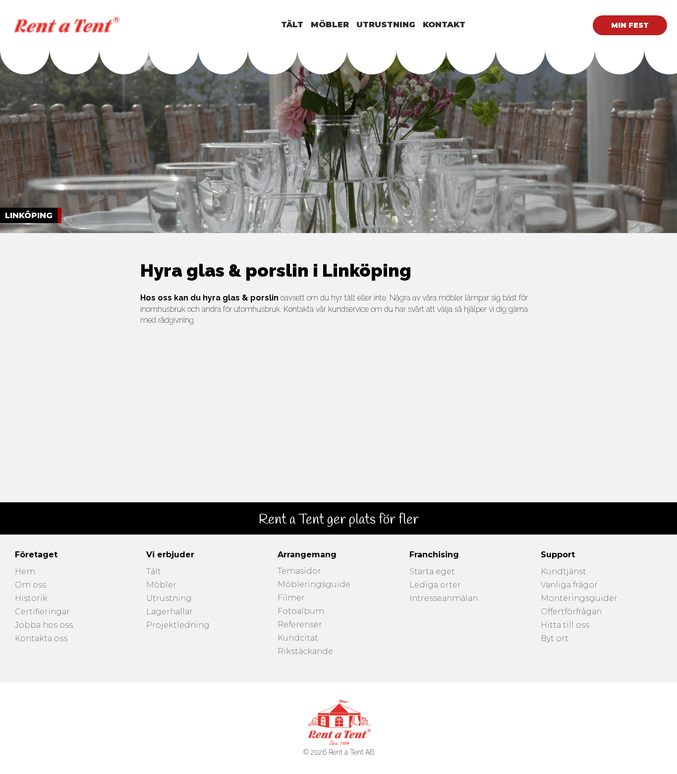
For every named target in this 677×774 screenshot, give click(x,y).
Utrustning (169, 599)
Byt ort (554, 639)
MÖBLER (330, 24)
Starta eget (432, 572)
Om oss (30, 585)
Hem (25, 572)
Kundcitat (298, 638)
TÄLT (292, 24)
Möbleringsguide (314, 585)
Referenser (300, 625)
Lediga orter (435, 585)
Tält (153, 572)
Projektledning (178, 625)
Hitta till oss (565, 625)
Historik (31, 599)
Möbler (161, 585)
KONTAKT (444, 24)
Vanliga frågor (569, 585)
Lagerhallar (169, 612)
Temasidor (299, 571)
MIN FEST (630, 25)
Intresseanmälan (443, 599)
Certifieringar (42, 612)
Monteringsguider (579, 599)
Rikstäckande (305, 652)
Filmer (291, 598)
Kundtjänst (563, 572)
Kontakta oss (41, 639)
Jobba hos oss (44, 625)
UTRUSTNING (385, 24)
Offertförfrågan (571, 612)
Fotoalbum (301, 611)
